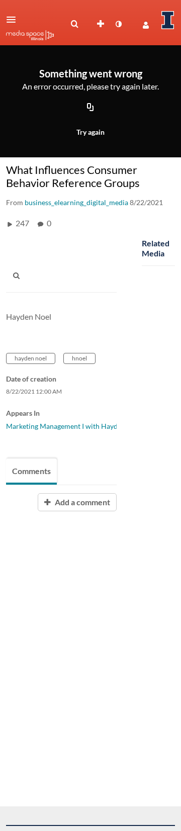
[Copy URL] (90, 108)
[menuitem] (74, 24)
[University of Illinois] (168, 20)
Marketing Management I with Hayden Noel (74, 426)
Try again (90, 132)
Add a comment (81, 502)
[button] (14, 20)
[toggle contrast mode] (118, 24)
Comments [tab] (31, 471)
